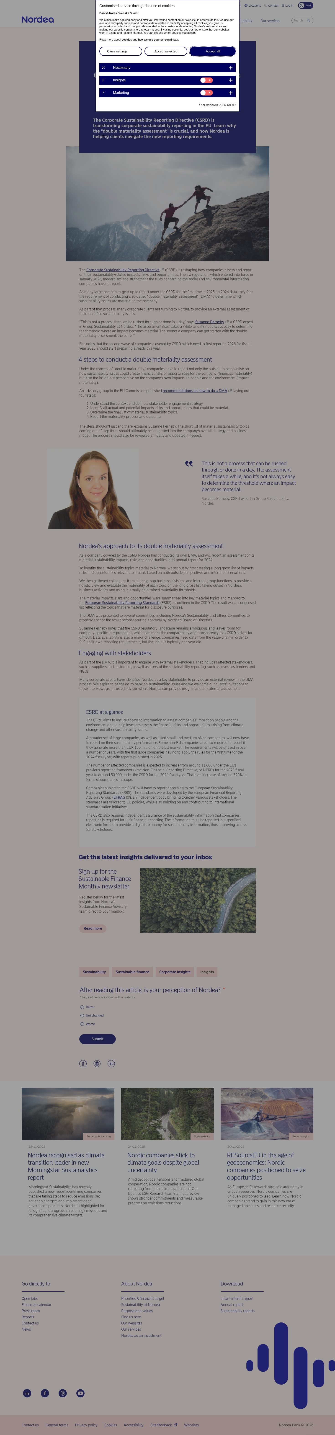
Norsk (113, 13)
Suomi (134, 13)
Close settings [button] (117, 51)
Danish (103, 13)
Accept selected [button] (166, 51)
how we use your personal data (158, 39)
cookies (127, 39)
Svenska (123, 13)
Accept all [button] (213, 51)
